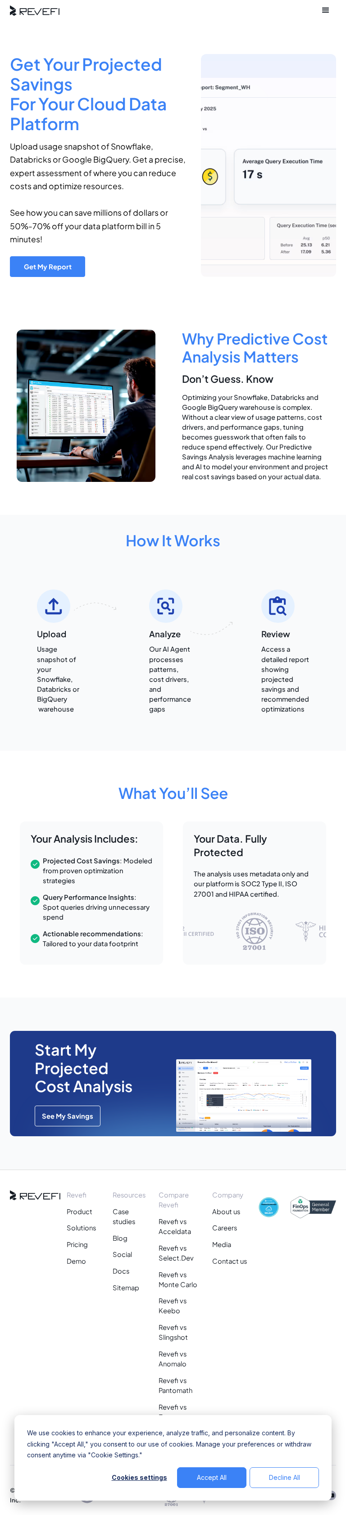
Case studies (124, 1216)
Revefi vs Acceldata (175, 1226)
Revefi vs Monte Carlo (178, 1279)
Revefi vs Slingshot (173, 1332)
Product (79, 1211)
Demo (76, 1261)
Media (221, 1244)
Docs (121, 1271)
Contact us (229, 1261)
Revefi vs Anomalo (173, 1359)
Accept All (212, 1477)
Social (122, 1254)
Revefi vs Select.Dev (176, 1253)
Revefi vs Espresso (173, 1412)
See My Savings (67, 1116)
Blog (120, 1238)
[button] (325, 10)
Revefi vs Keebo (173, 1306)
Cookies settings (139, 1477)
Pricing (77, 1244)
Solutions (81, 1228)
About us (226, 1211)
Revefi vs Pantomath (175, 1385)
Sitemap (126, 1288)
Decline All (284, 1477)
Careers (224, 1228)
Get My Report (48, 267)
